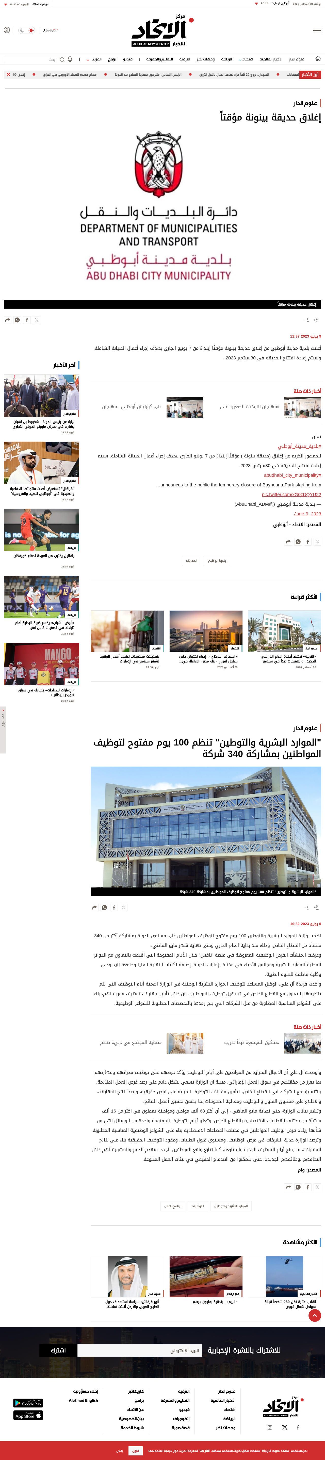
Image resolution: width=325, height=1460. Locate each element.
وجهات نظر (206, 59)
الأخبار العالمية (271, 59)
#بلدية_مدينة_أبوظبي (299, 446)
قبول (135, 1451)
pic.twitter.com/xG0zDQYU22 (291, 494)
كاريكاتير (136, 1391)
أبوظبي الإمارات (275, 3)
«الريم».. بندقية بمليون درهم (215, 1302)
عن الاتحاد (135, 1409)
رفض (119, 1451)
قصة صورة (180, 1427)
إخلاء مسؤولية (85, 1391)
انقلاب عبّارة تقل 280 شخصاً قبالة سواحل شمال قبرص (290, 1304)
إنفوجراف (181, 1418)
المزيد (96, 59)
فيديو (127, 59)
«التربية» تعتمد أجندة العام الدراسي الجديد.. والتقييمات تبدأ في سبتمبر (288, 659)
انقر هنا (204, 1451)
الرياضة (226, 59)
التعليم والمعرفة (160, 59)
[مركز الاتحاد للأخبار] (163, 30)
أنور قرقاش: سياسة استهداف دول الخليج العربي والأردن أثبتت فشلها (132, 1304)
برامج (112, 59)
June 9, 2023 (307, 514)
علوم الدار (296, 59)
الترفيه (185, 59)
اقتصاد (247, 59)
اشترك (58, 1350)
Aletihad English (83, 1400)
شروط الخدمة (132, 1427)
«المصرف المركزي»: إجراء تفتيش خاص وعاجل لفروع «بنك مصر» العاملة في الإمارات (208, 659)
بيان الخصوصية (131, 1418)
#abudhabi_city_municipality (292, 475)
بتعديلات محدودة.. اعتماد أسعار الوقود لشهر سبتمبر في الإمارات (129, 659)
